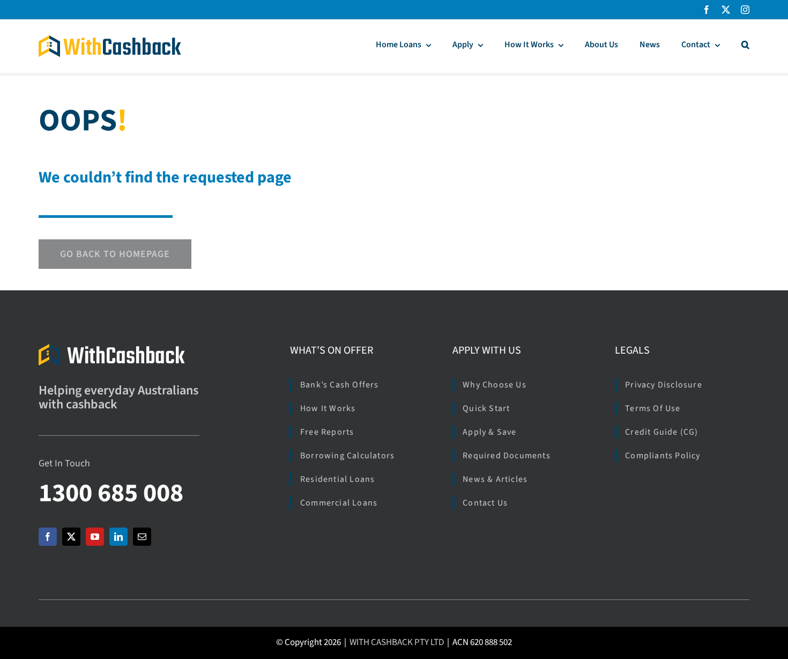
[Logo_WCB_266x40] (110, 40)
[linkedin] (118, 537)
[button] (745, 46)
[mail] (142, 537)
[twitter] (726, 9)
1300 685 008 (111, 493)
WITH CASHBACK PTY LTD (397, 642)
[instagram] (745, 9)
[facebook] (706, 9)
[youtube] (95, 537)
